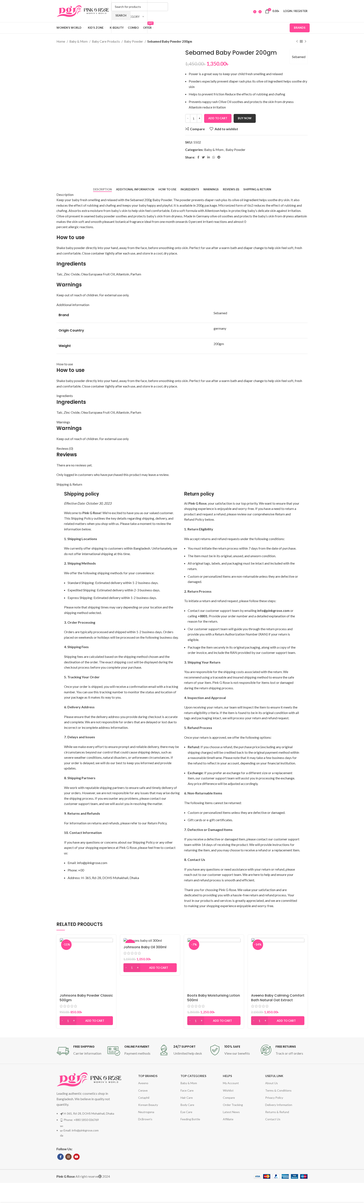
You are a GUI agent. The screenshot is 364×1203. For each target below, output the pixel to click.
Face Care (187, 1090)
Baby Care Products (106, 41)
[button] (86, 1020)
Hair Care (187, 1097)
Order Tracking (233, 1105)
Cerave (143, 1090)
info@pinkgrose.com (92, 863)
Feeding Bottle (190, 1119)
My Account (231, 1083)
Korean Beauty (148, 1105)
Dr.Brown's (145, 1119)
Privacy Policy (274, 1097)
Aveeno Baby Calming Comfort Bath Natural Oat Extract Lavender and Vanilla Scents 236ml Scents (277, 1002)
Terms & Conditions (278, 1090)
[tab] (102, 189)
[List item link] (89, 1126)
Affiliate (228, 1119)
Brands (299, 27)
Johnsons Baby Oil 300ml (144, 947)
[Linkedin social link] (208, 157)
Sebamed (298, 57)
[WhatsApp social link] (213, 157)
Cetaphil (143, 1097)
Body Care (187, 1105)
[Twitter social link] (203, 157)
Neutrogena (146, 1112)
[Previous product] (297, 41)
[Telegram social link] (219, 157)
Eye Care (186, 1112)
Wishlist (228, 1090)
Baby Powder (134, 41)
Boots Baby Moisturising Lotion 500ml (213, 998)
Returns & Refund (277, 1112)
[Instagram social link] (68, 1157)
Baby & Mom (78, 41)
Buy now (245, 118)
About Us (271, 1083)
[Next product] (305, 41)
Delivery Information (278, 1105)
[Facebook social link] (198, 157)
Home (61, 41)
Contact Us (272, 1119)
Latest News (231, 1112)
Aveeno (143, 1083)
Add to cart (217, 118)
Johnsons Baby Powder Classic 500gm (86, 998)
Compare (229, 1097)
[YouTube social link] (76, 1157)
